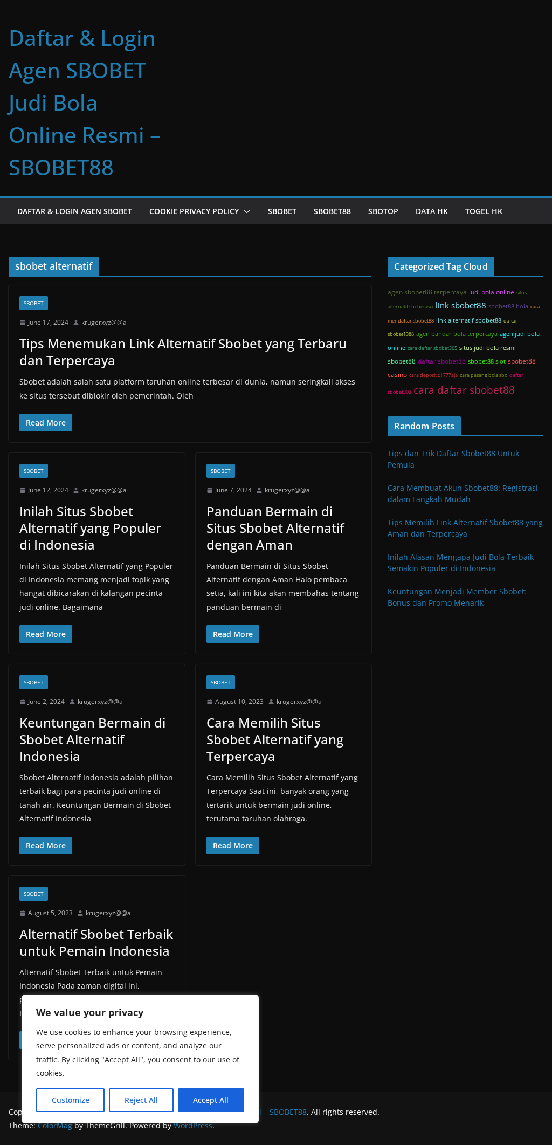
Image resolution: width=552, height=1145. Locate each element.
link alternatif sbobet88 (468, 320)
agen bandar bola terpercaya (457, 334)
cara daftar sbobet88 (464, 389)
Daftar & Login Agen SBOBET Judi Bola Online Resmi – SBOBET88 (85, 102)
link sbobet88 (461, 305)
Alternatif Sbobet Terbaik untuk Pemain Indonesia (96, 942)
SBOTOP (383, 211)
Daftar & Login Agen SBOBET (74, 211)
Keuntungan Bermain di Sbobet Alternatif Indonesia (92, 739)
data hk (432, 211)
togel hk (483, 211)
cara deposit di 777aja (433, 375)
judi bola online (491, 292)
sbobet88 (402, 361)
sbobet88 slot (487, 361)
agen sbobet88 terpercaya (427, 292)
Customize (70, 1100)
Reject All (141, 1100)
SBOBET (282, 211)
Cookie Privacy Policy (194, 211)
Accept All (211, 1100)
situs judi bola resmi (487, 348)
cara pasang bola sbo (483, 375)
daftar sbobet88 (442, 361)
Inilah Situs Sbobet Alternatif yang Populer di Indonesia (90, 527)
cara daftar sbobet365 (432, 348)
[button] (245, 211)
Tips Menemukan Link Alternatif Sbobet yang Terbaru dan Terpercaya (183, 351)
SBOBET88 (332, 211)
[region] (140, 1059)
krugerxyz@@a (104, 322)
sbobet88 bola (508, 306)
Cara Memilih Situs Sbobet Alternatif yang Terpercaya (274, 739)
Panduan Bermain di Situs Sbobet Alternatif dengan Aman (275, 527)
